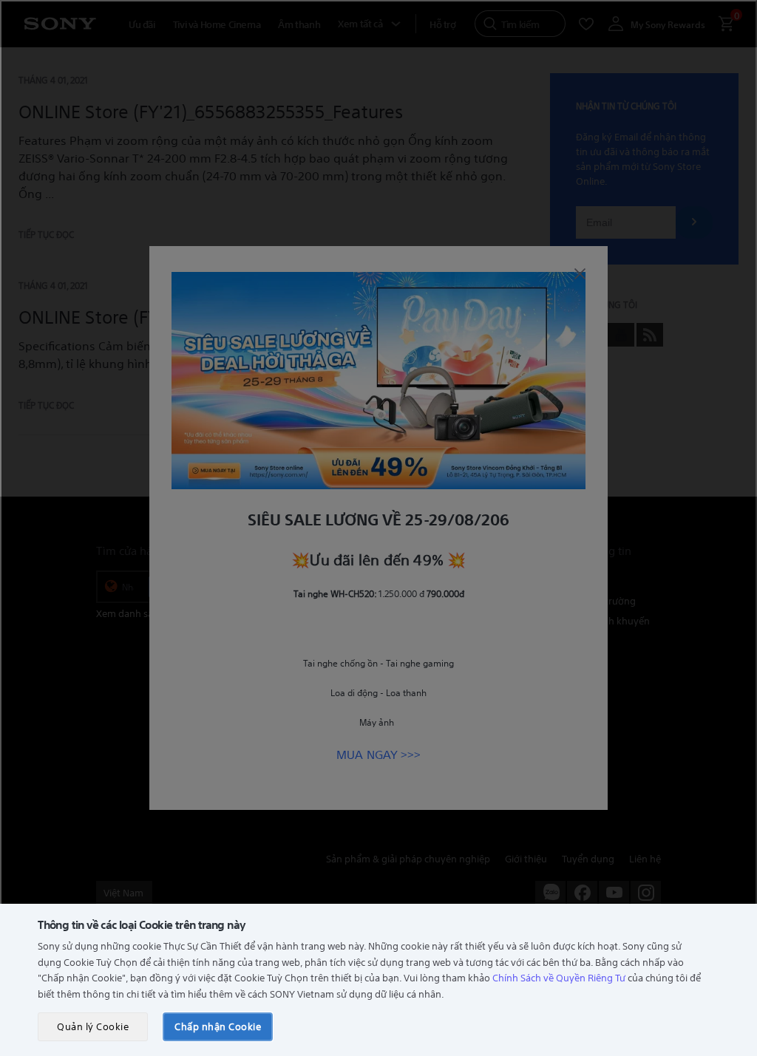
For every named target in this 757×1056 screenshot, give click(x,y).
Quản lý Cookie (93, 1026)
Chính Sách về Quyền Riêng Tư (558, 977)
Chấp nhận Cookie (217, 1026)
